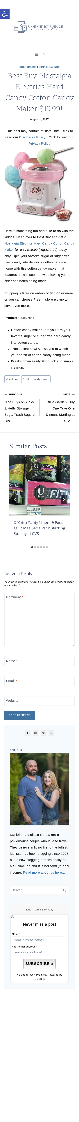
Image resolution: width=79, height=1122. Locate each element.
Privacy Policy (39, 143)
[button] (5, 14)
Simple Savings (49, 67)
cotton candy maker (36, 379)
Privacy (48, 909)
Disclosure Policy (32, 137)
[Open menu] (36, 54)
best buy (12, 379)
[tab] (32, 547)
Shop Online (28, 67)
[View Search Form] (44, 54)
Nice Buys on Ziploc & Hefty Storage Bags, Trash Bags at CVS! (19, 408)
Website (12, 700)
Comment (14, 597)
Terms (37, 909)
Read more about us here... (44, 872)
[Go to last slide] (15, 499)
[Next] (64, 499)
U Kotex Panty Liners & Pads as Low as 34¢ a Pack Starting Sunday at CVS (39, 528)
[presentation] (39, 485)
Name (11, 661)
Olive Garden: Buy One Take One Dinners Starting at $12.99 (60, 408)
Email (11, 681)
